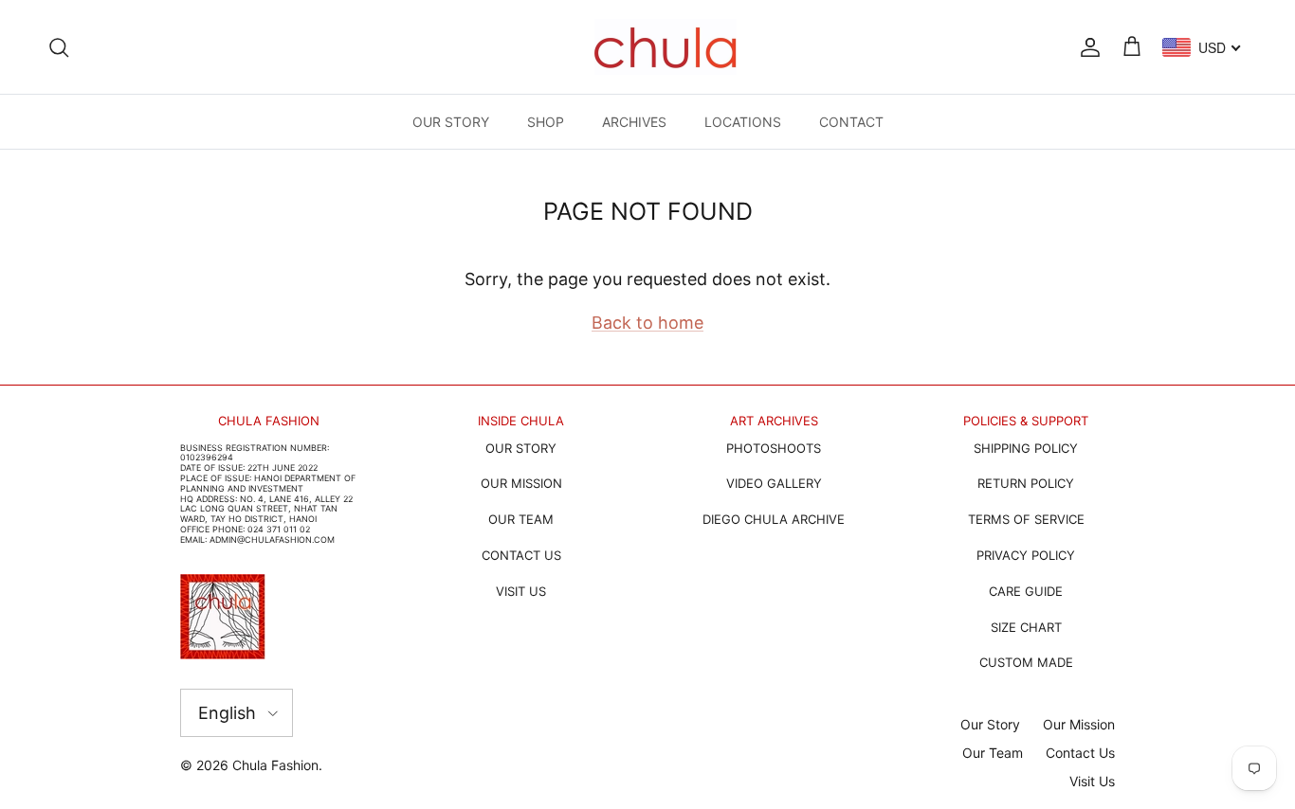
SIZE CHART (1026, 627)
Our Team (992, 753)
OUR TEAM (521, 519)
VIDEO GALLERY (774, 483)
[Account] (1086, 46)
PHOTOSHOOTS (773, 448)
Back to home (647, 323)
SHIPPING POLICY (1026, 448)
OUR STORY (450, 122)
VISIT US (521, 591)
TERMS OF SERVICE (1026, 519)
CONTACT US (521, 555)
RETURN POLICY (1025, 483)
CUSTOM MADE (1026, 662)
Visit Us (1092, 781)
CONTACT (851, 122)
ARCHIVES (634, 122)
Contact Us (1080, 753)
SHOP (545, 122)
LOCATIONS (742, 122)
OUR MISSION (521, 483)
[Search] (58, 46)
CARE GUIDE (1026, 591)
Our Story (990, 724)
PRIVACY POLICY (1025, 555)
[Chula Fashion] (665, 47)
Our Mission (1079, 724)
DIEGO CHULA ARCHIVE (773, 519)
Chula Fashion (275, 765)
